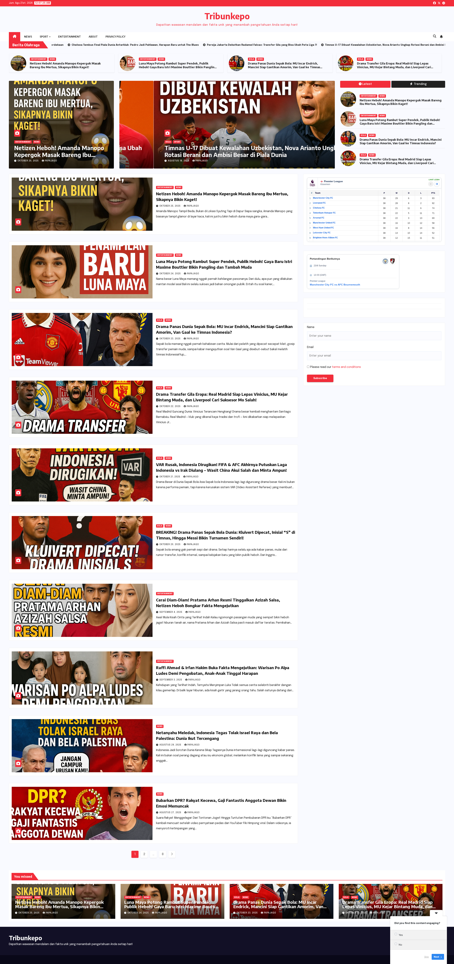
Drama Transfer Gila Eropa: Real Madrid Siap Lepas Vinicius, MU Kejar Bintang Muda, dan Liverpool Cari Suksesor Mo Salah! (394, 67)
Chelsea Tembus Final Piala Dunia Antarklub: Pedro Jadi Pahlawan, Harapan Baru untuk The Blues (220, 151)
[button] (434, 36)
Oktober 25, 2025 (28, 161)
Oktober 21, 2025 (170, 477)
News (28, 36)
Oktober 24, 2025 (170, 274)
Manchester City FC (323, 198)
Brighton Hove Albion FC (325, 237)
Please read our (335, 367)
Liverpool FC (319, 203)
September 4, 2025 (171, 612)
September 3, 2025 (171, 680)
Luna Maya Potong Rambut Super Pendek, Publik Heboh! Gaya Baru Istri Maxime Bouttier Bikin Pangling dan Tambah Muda (177, 67)
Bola (251, 59)
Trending (420, 84)
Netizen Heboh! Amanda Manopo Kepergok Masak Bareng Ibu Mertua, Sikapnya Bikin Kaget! (65, 65)
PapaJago (51, 161)
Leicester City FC (322, 232)
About (93, 36)
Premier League (333, 181)
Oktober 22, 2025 (170, 406)
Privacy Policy (115, 36)
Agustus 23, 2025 (145, 161)
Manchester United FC (324, 223)
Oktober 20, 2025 (170, 544)
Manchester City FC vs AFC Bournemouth (335, 284)
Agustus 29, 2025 (170, 745)
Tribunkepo (227, 16)
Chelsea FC (319, 208)
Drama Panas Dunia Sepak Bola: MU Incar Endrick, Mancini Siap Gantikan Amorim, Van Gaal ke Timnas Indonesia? (284, 67)
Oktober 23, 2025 (170, 339)
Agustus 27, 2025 (170, 813)
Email (310, 347)
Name (310, 327)
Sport (44, 36)
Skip (426, 956)
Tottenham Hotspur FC (324, 213)
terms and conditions (346, 367)
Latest (367, 84)
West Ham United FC (323, 227)
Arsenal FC (318, 218)
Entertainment (69, 36)
